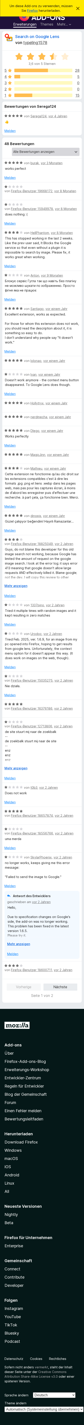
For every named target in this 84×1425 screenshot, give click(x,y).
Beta (8, 1222)
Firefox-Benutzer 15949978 (32, 209)
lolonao (35, 361)
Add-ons (13, 1045)
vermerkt (41, 1367)
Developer (14, 1285)
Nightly (11, 1214)
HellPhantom (39, 233)
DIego (34, 431)
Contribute (14, 1277)
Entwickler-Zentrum (22, 1078)
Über (9, 1053)
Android (11, 1175)
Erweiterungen (25, 24)
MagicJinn (37, 455)
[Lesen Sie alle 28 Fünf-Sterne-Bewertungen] (43, 70)
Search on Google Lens (37, 36)
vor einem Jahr (56, 309)
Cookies (36, 1359)
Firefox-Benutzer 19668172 (31, 191)
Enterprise (13, 1245)
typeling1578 (35, 42)
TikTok (10, 1325)
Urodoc (36, 634)
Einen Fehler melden (22, 1110)
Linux (9, 1183)
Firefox (32, 10)
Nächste (60, 987)
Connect (12, 1269)
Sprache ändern (16, 1395)
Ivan (33, 374)
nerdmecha (38, 417)
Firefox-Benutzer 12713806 (31, 726)
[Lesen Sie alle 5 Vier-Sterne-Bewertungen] (43, 76)
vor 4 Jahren (57, 116)
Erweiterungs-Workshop (26, 1069)
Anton (34, 275)
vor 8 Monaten (65, 191)
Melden (10, 131)
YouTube (12, 1316)
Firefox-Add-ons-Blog (25, 1061)
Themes (46, 24)
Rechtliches (57, 1359)
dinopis (35, 516)
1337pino (37, 605)
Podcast (12, 1341)
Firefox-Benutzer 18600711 (31, 970)
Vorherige (23, 987)
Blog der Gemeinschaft (25, 1094)
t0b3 (33, 787)
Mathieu (36, 468)
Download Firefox (21, 1142)
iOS (7, 1166)
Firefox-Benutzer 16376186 (31, 708)
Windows (13, 1150)
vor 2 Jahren (64, 544)
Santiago (37, 309)
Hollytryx (37, 403)
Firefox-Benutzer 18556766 (32, 833)
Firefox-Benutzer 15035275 (32, 680)
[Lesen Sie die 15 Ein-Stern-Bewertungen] (43, 95)
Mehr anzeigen (15, 586)
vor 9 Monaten (52, 275)
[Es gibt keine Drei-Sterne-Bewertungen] (43, 83)
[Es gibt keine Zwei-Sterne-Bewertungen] (43, 89)
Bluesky (11, 1333)
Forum (10, 1102)
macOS (11, 1158)
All (6, 1191)
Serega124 (38, 116)
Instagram (13, 1308)
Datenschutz (13, 1359)
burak (34, 163)
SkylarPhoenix (41, 857)
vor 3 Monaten (51, 163)
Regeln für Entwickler (24, 1086)
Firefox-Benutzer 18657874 (32, 815)
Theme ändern (15, 1403)
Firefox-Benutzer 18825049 (32, 544)
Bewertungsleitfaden (23, 1119)
